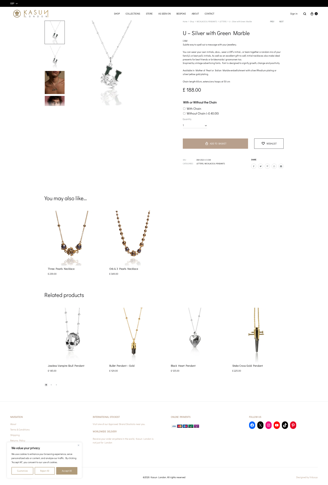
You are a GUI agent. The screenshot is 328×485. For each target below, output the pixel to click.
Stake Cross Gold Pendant (247, 365)
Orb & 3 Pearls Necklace (123, 268)
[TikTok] (285, 425)
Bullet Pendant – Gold (121, 365)
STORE (149, 13)
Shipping (15, 435)
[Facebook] (252, 425)
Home (185, 21)
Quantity (187, 119)
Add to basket (218, 143)
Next (281, 21)
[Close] (78, 445)
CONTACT (209, 13)
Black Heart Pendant (183, 365)
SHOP (117, 13)
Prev (272, 21)
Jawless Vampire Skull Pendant (66, 365)
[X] (260, 425)
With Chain (194, 109)
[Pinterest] (293, 425)
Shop (192, 21)
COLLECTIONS (133, 13)
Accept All (67, 470)
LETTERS (223, 21)
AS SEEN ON (164, 13)
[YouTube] (277, 425)
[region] (44, 460)
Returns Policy (17, 440)
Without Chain (203, 113)
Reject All (44, 470)
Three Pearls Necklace (61, 268)
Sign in (294, 13)
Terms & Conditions (20, 429)
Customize (22, 470)
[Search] (305, 13)
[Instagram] (268, 425)
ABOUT (195, 13)
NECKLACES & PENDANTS (207, 21)
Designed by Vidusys (307, 477)
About (13, 424)
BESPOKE (181, 13)
